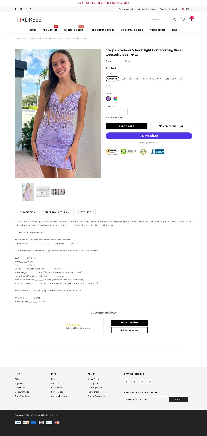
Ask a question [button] (129, 330)
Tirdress (128, 61)
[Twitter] (22, 9)
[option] (58, 113)
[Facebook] (17, 9)
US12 (167, 79)
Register (163, 9)
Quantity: (110, 106)
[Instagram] (27, 9)
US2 (131, 79)
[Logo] (29, 19)
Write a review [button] (129, 322)
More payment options (149, 142)
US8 (152, 79)
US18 (108, 85)
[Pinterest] (32, 9)
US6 (145, 79)
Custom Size (112, 79)
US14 (174, 79)
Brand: (109, 61)
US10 (159, 79)
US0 (123, 79)
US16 (181, 79)
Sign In (175, 9)
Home (17, 38)
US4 (138, 79)
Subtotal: (110, 117)
